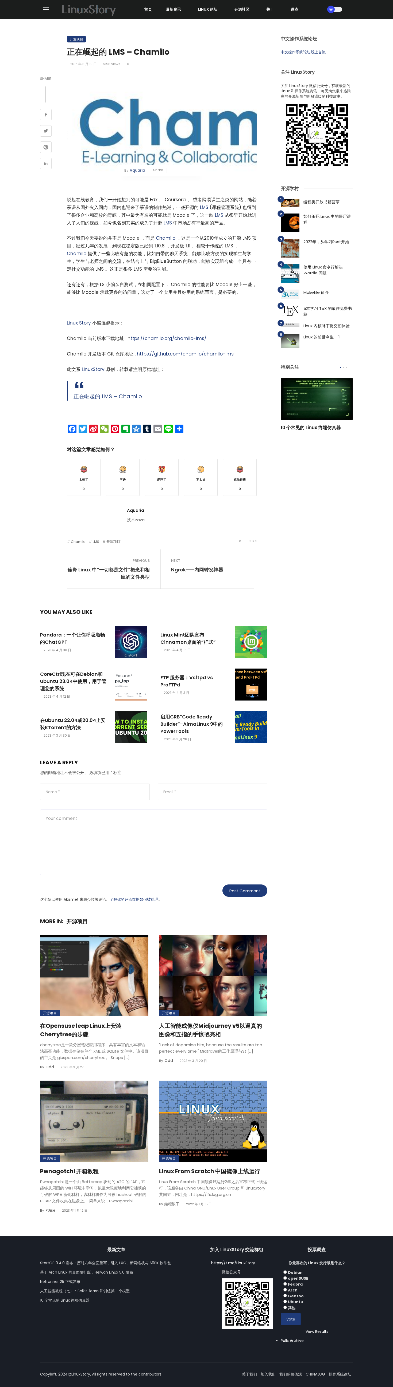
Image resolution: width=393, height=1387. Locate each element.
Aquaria (137, 170)
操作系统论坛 (340, 1374)
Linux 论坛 (207, 9)
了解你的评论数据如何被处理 (134, 899)
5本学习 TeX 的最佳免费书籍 (327, 311)
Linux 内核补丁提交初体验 (326, 326)
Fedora (295, 1284)
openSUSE (298, 1278)
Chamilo (165, 238)
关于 (270, 9)
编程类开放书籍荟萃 (321, 202)
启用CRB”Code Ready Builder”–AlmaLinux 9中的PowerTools (191, 723)
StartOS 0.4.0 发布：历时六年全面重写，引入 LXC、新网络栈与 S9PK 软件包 (105, 1263)
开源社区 (241, 9)
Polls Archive (292, 1340)
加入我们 (268, 1374)
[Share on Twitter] (46, 131)
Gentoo (296, 1296)
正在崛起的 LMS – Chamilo (108, 396)
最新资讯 (173, 9)
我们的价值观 (290, 1374)
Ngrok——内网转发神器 (197, 569)
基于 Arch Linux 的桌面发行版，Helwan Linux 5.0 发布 (86, 1272)
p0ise (50, 1210)
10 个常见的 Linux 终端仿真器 (311, 427)
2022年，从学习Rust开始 (326, 241)
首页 (148, 9)
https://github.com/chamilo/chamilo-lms (185, 354)
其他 (291, 1307)
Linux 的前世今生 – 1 (321, 337)
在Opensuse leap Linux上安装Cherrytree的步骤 (81, 1030)
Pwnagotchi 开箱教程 (69, 1171)
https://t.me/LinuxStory (233, 1263)
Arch (293, 1290)
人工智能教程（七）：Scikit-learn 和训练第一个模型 (85, 1291)
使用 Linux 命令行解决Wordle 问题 (323, 270)
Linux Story (79, 323)
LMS (204, 207)
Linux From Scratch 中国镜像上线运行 (209, 1171)
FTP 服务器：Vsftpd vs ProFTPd (186, 681)
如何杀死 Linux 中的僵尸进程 (327, 219)
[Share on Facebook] (46, 115)
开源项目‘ (113, 541)
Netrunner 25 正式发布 (60, 1281)
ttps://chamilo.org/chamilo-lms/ (168, 338)
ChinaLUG (315, 1374)
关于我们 (249, 1374)
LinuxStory (93, 369)
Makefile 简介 (316, 292)
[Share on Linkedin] (46, 164)
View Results (317, 1331)
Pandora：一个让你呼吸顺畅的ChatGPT (72, 638)
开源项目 (76, 39)
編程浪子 (171, 1204)
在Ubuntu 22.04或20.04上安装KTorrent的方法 (73, 724)
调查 (294, 9)
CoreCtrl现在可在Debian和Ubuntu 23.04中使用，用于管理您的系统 (73, 681)
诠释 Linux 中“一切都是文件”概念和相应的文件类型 (109, 573)
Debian (295, 1272)
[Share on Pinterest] (46, 147)
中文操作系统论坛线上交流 (303, 52)
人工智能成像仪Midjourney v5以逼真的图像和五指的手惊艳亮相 (210, 1030)
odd (49, 1067)
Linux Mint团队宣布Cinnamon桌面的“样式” (188, 638)
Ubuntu (295, 1302)
